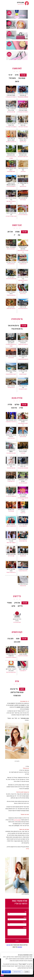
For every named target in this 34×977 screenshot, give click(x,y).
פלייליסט (20, 606)
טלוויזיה (10, 405)
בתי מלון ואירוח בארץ (13, 326)
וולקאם (22, 689)
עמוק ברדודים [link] (17, 820)
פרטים (24, 927)
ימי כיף (10, 75)
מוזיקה (13, 606)
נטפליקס (17, 405)
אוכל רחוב (10, 232)
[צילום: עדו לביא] (17, 892)
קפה (19, 235)
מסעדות (17, 232)
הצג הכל (23, 75)
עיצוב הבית (10, 639)
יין (14, 235)
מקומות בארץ (21, 78)
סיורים (16, 75)
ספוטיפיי (9, 603)
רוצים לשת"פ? (17, 696)
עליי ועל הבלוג (14, 689)
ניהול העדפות (17, 972)
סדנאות (17, 82)
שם (25, 911)
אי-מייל (24, 922)
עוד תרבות (14, 408)
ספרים (21, 408)
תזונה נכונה (17, 642)
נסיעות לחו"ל (12, 78)
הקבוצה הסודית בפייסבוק (17, 692)
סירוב (26, 972)
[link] (27, 3)
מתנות (17, 639)
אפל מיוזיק (17, 603)
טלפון (25, 917)
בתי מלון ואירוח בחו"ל (17, 329)
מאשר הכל (6, 972)
